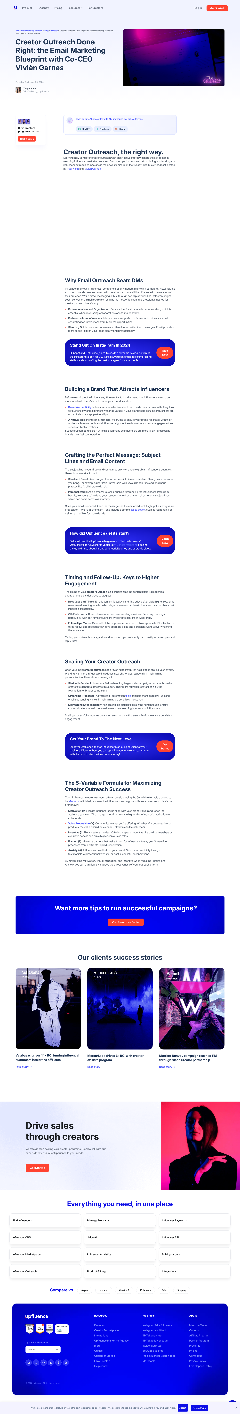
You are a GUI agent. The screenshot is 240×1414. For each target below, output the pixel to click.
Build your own (171, 1254)
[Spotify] (66, 1362)
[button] (236, 1408)
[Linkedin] (28, 1362)
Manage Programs (98, 1220)
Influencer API (170, 1237)
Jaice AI (92, 1237)
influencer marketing (125, 544)
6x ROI (97, 977)
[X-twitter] (36, 1362)
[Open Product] (33, 8)
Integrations (169, 1271)
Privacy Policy (199, 1408)
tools (128, 695)
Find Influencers (22, 1220)
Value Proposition (79, 823)
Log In (198, 7)
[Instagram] (51, 1362)
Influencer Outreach (25, 1271)
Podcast (54, 30)
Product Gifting (96, 1271)
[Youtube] (43, 1362)
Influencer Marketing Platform (29, 30)
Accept (182, 1407)
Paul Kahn (73, 168)
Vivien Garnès (92, 168)
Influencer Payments (174, 1220)
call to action (137, 509)
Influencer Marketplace (26, 1254)
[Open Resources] (81, 8)
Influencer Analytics (99, 1254)
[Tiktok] (58, 1362)
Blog (46, 30)
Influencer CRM (22, 1237)
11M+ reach (171, 978)
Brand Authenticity (79, 407)
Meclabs (74, 801)
